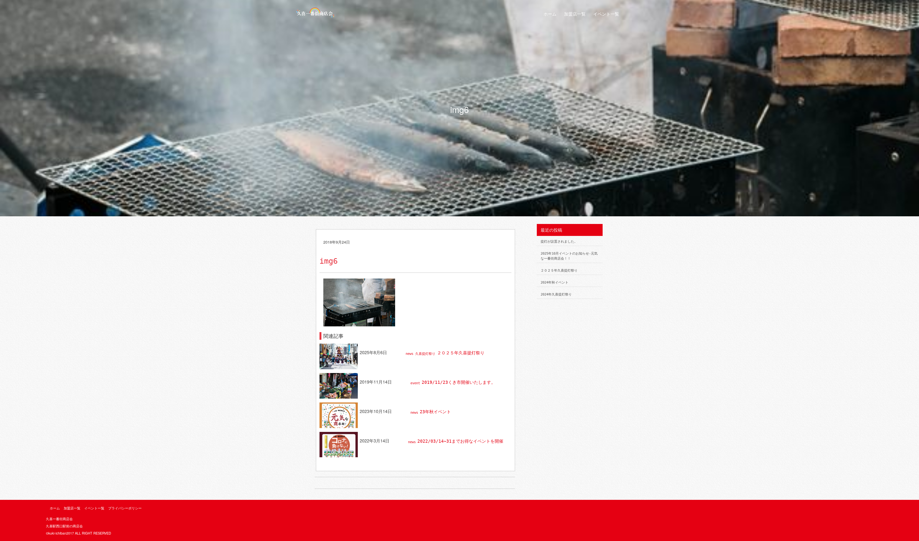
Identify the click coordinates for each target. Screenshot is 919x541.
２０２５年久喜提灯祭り (460, 352)
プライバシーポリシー (125, 508)
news (409, 354)
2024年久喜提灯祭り (556, 294)
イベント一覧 (606, 14)
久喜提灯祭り (425, 354)
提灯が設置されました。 (559, 241)
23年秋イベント (435, 411)
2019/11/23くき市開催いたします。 (458, 382)
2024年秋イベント (554, 282)
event (415, 383)
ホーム (550, 14)
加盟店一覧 (575, 14)
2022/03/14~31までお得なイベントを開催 (460, 441)
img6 (328, 261)
